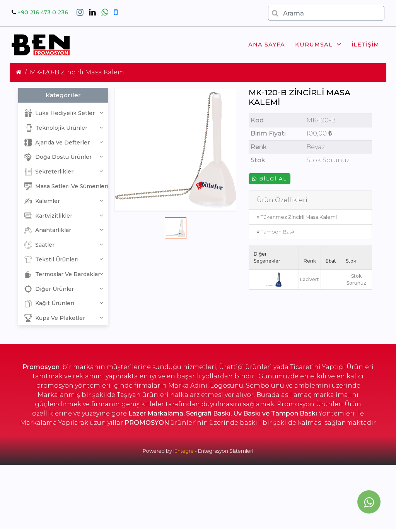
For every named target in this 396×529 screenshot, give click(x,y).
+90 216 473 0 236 (42, 12)
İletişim (365, 44)
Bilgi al (272, 179)
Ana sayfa (266, 44)
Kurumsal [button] (314, 44)
